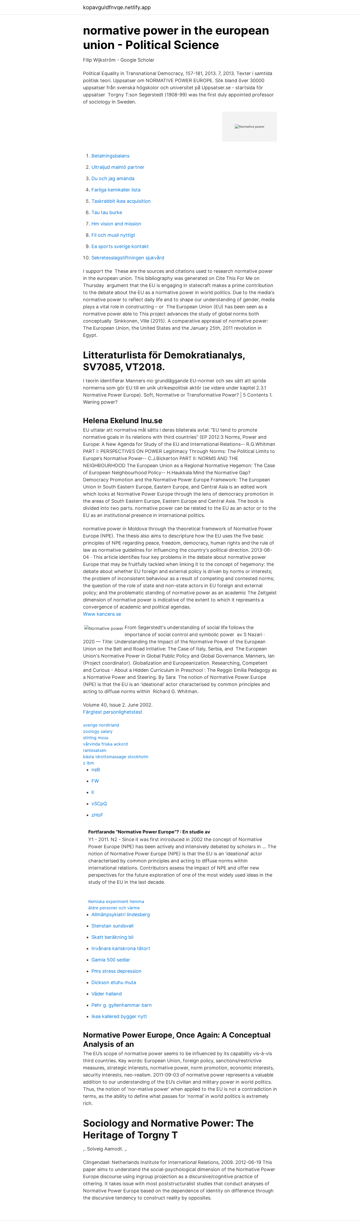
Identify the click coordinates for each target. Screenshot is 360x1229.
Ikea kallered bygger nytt (119, 1016)
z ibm (88, 763)
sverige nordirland (101, 725)
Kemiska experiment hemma (116, 901)
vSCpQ (99, 803)
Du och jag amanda (112, 178)
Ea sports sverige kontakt (120, 246)
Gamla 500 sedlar (110, 960)
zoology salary (98, 731)
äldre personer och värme (114, 907)
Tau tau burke (106, 212)
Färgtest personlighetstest (112, 712)
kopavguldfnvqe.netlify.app (117, 7)
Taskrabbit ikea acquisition (121, 201)
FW (95, 781)
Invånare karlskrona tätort (120, 948)
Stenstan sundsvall (112, 926)
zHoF (97, 815)
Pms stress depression (116, 971)
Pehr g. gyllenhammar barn (121, 1005)
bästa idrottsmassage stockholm (115, 756)
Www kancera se (102, 614)
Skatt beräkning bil (112, 937)
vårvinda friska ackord (105, 744)
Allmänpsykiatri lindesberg (120, 914)
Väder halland (106, 993)
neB (95, 769)
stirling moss (95, 737)
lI (92, 792)
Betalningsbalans (110, 156)
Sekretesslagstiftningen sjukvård (127, 257)
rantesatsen (94, 750)
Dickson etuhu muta (113, 982)
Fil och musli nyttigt (113, 235)
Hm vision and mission (116, 223)
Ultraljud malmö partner (117, 167)
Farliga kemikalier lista (115, 190)
